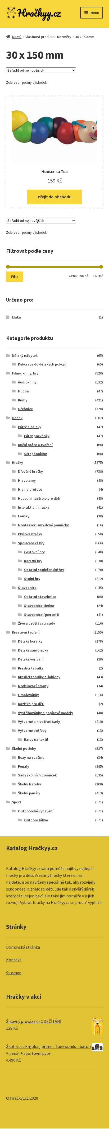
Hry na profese (30, 489)
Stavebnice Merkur (39, 605)
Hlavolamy (27, 480)
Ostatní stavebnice (40, 596)
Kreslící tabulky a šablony (39, 676)
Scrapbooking (35, 453)
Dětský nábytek (25, 355)
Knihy (22, 400)
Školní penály (29, 793)
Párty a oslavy (29, 426)
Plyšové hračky (30, 534)
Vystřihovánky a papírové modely (45, 712)
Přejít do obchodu (54, 196)
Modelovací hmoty (33, 685)
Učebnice (25, 408)
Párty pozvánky (36, 435)
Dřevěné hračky (30, 471)
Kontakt (13, 959)
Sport (16, 802)
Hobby (17, 417)
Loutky (23, 516)
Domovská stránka (23, 947)
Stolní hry (32, 578)
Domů (16, 36)
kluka (16, 317)
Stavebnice (27, 587)
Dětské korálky (30, 641)
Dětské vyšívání (31, 659)
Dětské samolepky (33, 650)
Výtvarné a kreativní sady (39, 721)
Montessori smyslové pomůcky (43, 525)
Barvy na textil (36, 739)
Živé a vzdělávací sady (36, 623)
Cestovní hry (34, 552)
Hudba (23, 391)
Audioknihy (27, 382)
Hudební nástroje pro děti (39, 498)
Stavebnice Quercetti (41, 614)
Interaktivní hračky (33, 507)
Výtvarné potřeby (32, 730)
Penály (23, 766)
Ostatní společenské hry (44, 569)
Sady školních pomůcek (37, 775)
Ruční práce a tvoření (35, 444)
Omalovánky (28, 694)
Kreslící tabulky (31, 668)
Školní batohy (29, 784)
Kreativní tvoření (26, 632)
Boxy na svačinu (31, 757)
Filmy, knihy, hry (25, 373)
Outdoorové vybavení (35, 811)
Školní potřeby (24, 748)
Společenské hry (31, 543)
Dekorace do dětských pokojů (42, 364)
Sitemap (13, 972)
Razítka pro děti (31, 703)
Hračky (17, 462)
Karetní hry (33, 561)
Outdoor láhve (36, 820)
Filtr (14, 276)
